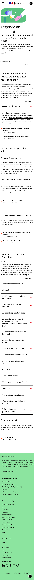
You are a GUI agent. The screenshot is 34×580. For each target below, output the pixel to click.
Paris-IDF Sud (5, 530)
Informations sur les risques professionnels (14, 410)
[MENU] (2, 3)
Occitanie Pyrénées (7, 519)
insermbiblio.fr (6, 547)
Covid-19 (6, 369)
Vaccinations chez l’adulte (13, 395)
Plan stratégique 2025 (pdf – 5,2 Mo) (12, 487)
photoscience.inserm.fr (8, 552)
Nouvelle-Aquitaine (7, 514)
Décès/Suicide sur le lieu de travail (14, 402)
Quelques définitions (11, 106)
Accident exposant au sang (13, 313)
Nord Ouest (5, 512)
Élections (4, 489)
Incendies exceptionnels (12, 284)
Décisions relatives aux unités (10, 494)
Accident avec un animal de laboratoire (14, 333)
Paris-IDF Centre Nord (8, 527)
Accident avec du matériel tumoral (13, 341)
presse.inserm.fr (6, 545)
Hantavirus (7, 388)
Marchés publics (6, 482)
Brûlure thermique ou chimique (11, 305)
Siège (3, 532)
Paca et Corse (6, 522)
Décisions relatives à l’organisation (11, 492)
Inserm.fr (4, 542)
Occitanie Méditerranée (8, 517)
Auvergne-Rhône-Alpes (8, 504)
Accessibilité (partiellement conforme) (27, 572)
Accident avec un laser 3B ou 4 (15, 355)
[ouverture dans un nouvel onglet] (3, 565)
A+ (26, 64)
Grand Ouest (5, 509)
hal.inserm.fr (5, 555)
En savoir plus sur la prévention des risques (15, 275)
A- (31, 64)
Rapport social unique (8, 484)
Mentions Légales (7, 572)
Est (3, 507)
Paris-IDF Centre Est (7, 525)
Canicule (6, 290)
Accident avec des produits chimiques (13, 297)
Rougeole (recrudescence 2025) (13, 362)
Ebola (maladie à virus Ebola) (14, 382)
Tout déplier (27, 101)
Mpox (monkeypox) (10, 376)
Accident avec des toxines (13, 348)
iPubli (3, 550)
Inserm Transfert (6, 557)
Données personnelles (17, 572)
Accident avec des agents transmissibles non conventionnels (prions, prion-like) (15, 322)
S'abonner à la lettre (9, 471)
